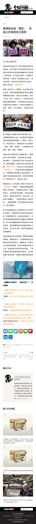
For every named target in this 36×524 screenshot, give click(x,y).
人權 (4, 23)
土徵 (12, 345)
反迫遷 (8, 345)
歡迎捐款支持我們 (22, 398)
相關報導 (19, 85)
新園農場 (17, 345)
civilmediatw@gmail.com (18, 521)
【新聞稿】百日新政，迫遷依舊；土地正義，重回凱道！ (26, 357)
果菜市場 (30, 345)
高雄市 (8, 347)
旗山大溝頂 (23, 345)
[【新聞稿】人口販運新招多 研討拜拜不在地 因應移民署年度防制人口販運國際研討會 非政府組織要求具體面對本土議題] (18, 424)
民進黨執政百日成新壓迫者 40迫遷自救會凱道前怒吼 (10, 357)
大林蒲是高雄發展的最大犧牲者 (20, 310)
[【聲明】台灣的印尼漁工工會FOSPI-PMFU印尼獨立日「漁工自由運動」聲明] (18, 485)
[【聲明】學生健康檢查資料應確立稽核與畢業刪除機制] (18, 456)
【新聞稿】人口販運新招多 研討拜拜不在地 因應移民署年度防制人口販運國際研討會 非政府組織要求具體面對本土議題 (18, 441)
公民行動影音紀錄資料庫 (22, 378)
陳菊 (4, 347)
